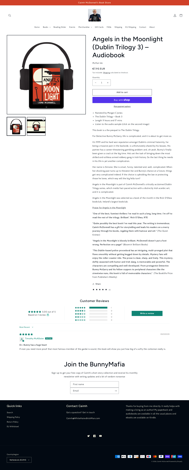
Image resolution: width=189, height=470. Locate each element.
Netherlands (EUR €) (18, 460)
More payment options (122, 106)
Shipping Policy (13, 417)
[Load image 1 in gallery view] (16, 126)
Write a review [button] (147, 313)
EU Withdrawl (13, 426)
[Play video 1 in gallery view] (36, 126)
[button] (10, 15)
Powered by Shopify (175, 461)
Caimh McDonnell (163, 461)
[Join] (116, 391)
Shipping (106, 73)
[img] (26, 334)
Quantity (96, 77)
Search (10, 412)
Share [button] (98, 284)
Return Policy (12, 422)
